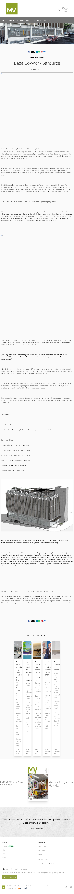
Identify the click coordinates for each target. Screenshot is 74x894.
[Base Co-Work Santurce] (29, 51)
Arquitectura (24, 20)
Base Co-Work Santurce (41, 20)
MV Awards (42, 855)
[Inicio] (3, 20)
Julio (3, 850)
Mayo (4, 857)
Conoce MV (42, 846)
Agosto (4, 846)
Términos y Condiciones (46, 864)
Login (65, 12)
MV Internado (43, 859)
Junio (4, 854)
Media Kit (41, 850)
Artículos (12, 20)
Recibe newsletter (10, 877)
